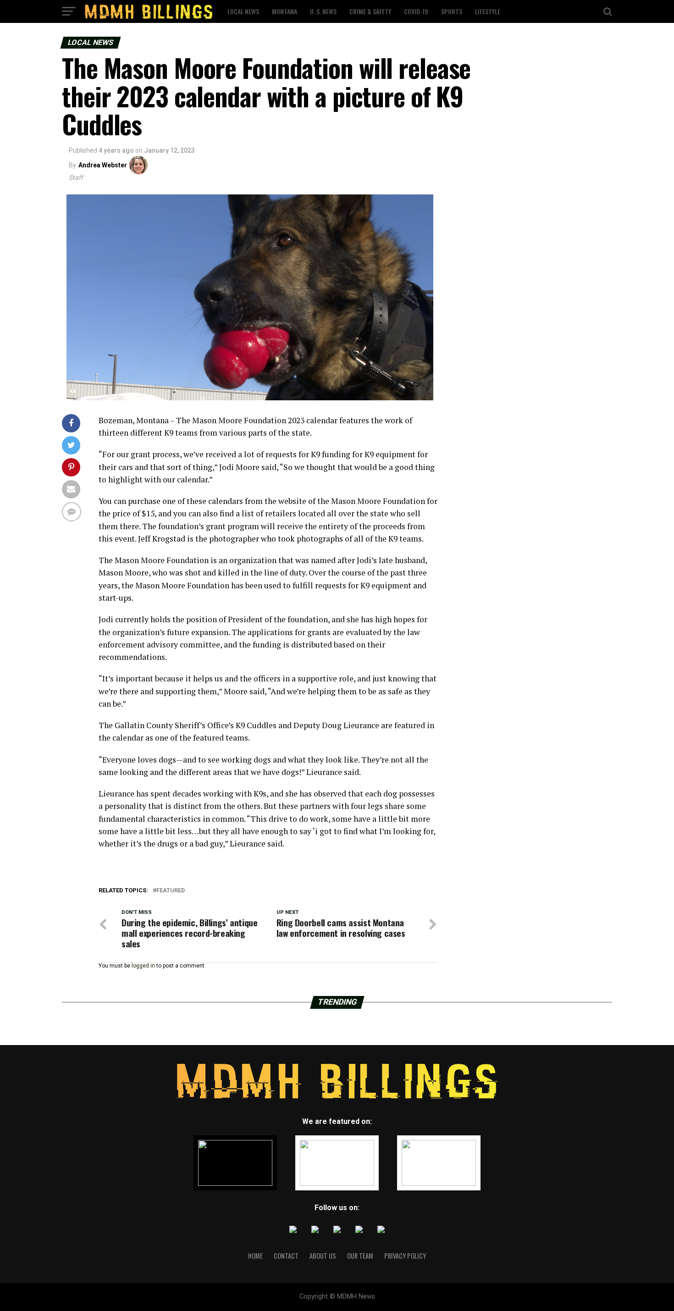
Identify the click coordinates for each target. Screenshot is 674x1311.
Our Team (360, 1256)
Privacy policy (405, 1256)
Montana (284, 11)
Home (255, 1256)
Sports (451, 11)
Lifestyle (487, 11)
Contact (286, 1256)
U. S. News (323, 11)
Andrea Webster (102, 165)
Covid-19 (416, 11)
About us (322, 1256)
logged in (143, 966)
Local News (243, 11)
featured (170, 891)
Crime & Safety (370, 11)
